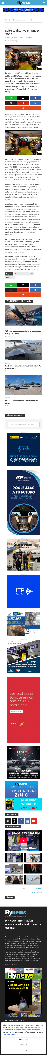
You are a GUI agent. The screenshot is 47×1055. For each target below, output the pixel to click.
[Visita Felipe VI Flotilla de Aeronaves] (33, 858)
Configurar (23, 1050)
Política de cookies (9, 1034)
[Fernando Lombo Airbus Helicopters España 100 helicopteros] (14, 868)
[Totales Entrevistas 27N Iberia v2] (14, 880)
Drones (8, 27)
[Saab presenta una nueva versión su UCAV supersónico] (23, 350)
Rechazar (23, 1045)
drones (25, 274)
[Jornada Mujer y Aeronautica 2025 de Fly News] (33, 868)
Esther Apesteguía (13, 41)
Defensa (18, 274)
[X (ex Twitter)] (8, 821)
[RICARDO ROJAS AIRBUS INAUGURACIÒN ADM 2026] (14, 858)
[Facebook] (21, 821)
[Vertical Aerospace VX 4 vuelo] (33, 880)
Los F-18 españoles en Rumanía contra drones (21, 401)
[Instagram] (14, 821)
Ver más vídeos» (36, 892)
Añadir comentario (26, 38)
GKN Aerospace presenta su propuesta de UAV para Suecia (23, 332)
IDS (31, 274)
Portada (7, 20)
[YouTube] (34, 821)
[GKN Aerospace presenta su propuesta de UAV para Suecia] (23, 315)
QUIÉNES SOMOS (11, 964)
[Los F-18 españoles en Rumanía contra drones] (23, 385)
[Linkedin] (27, 821)
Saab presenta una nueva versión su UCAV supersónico (23, 367)
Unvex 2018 (10, 277)
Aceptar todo (23, 1039)
